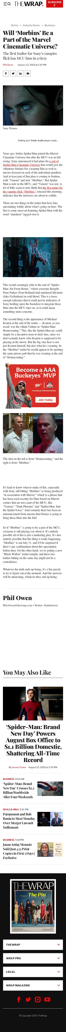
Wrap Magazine (18, 985)
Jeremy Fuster (19, 767)
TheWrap (13, 944)
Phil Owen (8, 64)
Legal (10, 971)
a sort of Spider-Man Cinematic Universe (31, 163)
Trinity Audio (37, 140)
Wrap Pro (13, 958)
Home (14, 25)
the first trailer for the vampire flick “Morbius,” (33, 189)
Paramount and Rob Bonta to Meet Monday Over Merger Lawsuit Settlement (19, 820)
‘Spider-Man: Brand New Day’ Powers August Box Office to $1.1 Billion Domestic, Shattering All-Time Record (33, 743)
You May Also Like (27, 672)
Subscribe (54, 4)
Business (50, 25)
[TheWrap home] (28, 4)
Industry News (31, 25)
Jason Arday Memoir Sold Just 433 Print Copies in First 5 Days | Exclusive (19, 851)
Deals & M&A (11, 809)
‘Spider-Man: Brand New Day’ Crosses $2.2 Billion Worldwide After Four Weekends (18, 790)
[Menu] (7, 4)
